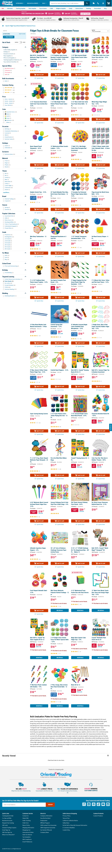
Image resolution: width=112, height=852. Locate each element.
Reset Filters (22, 33)
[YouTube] (103, 804)
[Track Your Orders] (94, 3)
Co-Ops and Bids (6, 818)
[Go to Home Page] (3, 26)
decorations (92, 732)
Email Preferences (27, 842)
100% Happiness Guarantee (47, 827)
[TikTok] (98, 804)
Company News (44, 832)
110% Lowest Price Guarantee (48, 825)
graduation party (48, 719)
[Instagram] (108, 804)
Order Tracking (26, 820)
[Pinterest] (93, 804)
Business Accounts (7, 820)
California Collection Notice (70, 820)
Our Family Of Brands (46, 830)
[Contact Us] (98, 3)
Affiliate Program (45, 823)
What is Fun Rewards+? (8, 834)
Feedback (110, 427)
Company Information (46, 816)
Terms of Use (66, 818)
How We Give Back (45, 818)
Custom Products (98, 816)
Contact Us (25, 816)
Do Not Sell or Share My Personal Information (75, 825)
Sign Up (50, 805)
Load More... (6, 192)
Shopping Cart (26, 830)
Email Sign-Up (6, 830)
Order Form (25, 823)
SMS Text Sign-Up (7, 832)
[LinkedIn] (89, 804)
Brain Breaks (9, 37)
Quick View (39, 78)
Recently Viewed (9, 755)
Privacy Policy (66, 816)
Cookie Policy (66, 830)
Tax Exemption (26, 837)
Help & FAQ (25, 818)
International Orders (28, 832)
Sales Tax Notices (27, 834)
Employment (43, 820)
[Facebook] (84, 804)
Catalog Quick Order (7, 816)
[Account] (103, 3)
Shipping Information (28, 827)
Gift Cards (5, 825)
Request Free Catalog (8, 823)
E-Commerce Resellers (69, 827)
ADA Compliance (26, 839)
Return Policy (26, 825)
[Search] (87, 3)
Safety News (66, 823)
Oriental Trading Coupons (9, 827)
